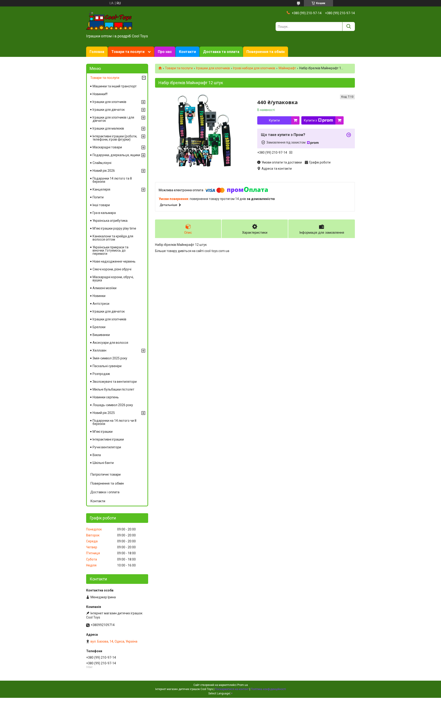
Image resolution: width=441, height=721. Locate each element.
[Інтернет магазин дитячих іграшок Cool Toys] (109, 20)
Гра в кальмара (104, 213)
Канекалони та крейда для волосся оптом (113, 237)
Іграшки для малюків (108, 128)
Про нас (165, 52)
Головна (97, 52)
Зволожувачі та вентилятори (115, 381)
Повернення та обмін (265, 52)
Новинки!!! (100, 94)
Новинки (99, 296)
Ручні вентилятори (107, 447)
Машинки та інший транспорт (115, 86)
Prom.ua (242, 685)
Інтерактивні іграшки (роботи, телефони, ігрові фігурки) (115, 137)
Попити (98, 197)
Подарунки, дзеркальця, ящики (116, 155)
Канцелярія (101, 189)
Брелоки (99, 327)
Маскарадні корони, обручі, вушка (113, 278)
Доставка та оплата (221, 52)
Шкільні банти (103, 463)
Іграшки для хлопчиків (213, 68)
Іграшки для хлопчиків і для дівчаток (113, 119)
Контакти (187, 52)
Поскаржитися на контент (232, 689)
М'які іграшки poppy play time (114, 228)
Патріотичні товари (105, 474)
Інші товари (101, 205)
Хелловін (99, 350)
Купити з (310, 120)
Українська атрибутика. (110, 220)
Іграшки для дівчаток (109, 109)
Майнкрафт (287, 68)
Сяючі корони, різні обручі (112, 269)
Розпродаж (101, 374)
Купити (274, 120)
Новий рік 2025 (104, 413)
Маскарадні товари (107, 147)
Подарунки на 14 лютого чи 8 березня (114, 422)
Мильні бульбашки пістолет (113, 389)
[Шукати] (348, 26)
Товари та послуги (127, 52)
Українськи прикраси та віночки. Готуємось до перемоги (110, 250)
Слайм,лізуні (102, 163)
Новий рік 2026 (104, 170)
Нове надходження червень (114, 261)
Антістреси (101, 303)
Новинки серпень (106, 397)
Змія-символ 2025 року (110, 358)
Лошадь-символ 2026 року (113, 405)
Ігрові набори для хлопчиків (254, 68)
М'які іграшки (103, 431)
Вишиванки (101, 335)
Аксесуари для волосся (110, 342)
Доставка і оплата (104, 492)
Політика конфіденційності (268, 689)
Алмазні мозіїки (104, 288)
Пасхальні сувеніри (107, 366)
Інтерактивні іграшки (108, 439)
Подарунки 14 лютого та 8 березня (112, 180)
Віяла (97, 455)
